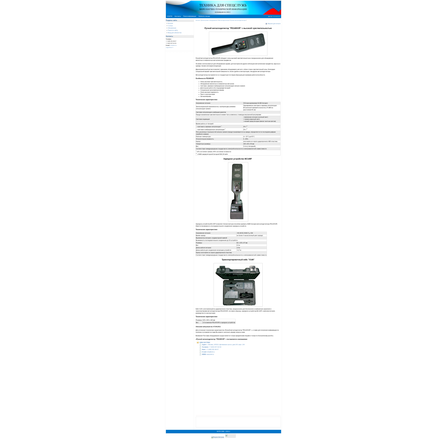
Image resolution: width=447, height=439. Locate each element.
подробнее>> (169, 47)
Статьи (170, 26)
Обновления (172, 28)
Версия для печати (274, 23)
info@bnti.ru (173, 45)
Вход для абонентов (174, 33)
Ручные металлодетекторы (238, 20)
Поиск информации (189, 16)
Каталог (170, 23)
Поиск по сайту (173, 30)
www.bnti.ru (210, 354)
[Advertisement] (238, 422)
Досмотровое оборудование (209, 20)
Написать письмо (204, 16)
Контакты (178, 16)
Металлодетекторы (223, 20)
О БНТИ (169, 16)
